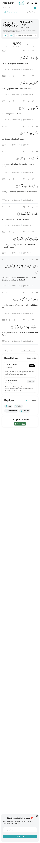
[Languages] (27, 3)
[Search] (32, 3)
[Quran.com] (8, 3)
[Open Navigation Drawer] (36, 3)
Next (32, 366)
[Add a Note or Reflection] (33, 51)
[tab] (10, 12)
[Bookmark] (13, 51)
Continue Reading (28, 351)
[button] (9, 8)
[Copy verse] (24, 51)
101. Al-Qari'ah (11, 365)
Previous (31, 381)
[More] (37, 51)
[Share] (28, 51)
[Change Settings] (35, 8)
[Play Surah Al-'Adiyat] (9, 51)
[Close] (37, 816)
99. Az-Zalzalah (11, 380)
